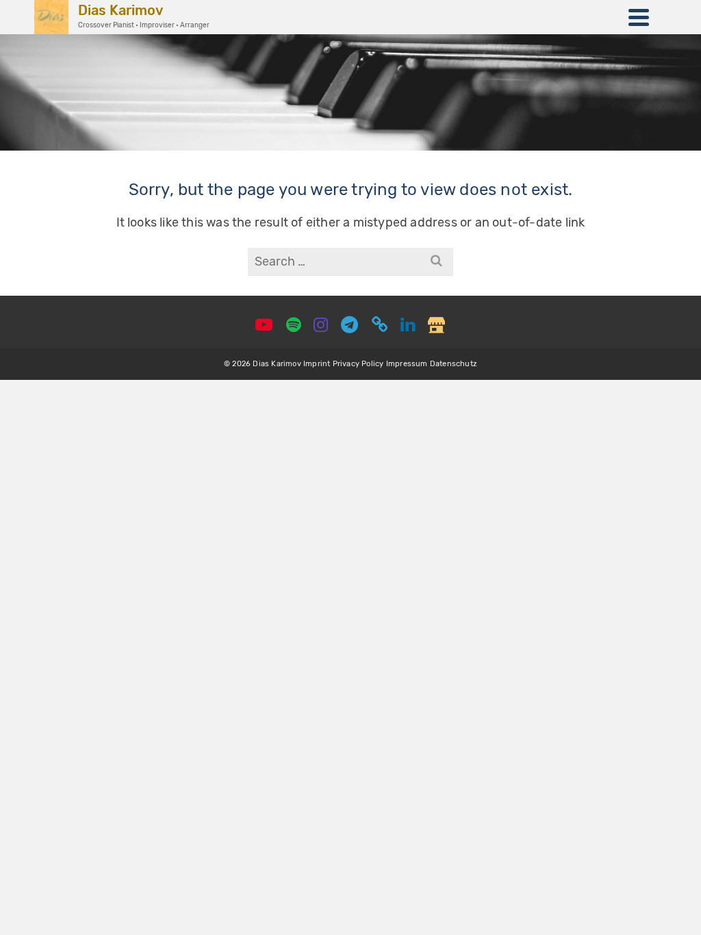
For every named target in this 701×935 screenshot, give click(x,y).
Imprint (316, 363)
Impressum (407, 363)
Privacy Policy (358, 363)
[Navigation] (639, 17)
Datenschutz (453, 363)
